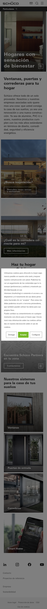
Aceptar (23, 335)
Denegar (11, 335)
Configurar (36, 335)
